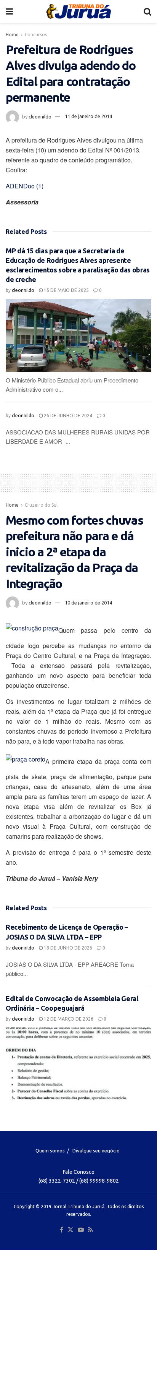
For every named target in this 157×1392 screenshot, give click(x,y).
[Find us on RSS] (90, 1230)
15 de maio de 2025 (66, 290)
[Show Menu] (9, 11)
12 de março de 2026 (68, 1018)
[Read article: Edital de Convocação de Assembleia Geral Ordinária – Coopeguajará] (78, 1063)
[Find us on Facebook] (61, 1230)
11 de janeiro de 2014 (88, 116)
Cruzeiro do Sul (41, 504)
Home (12, 34)
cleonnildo (40, 116)
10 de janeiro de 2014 (88, 602)
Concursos (36, 34)
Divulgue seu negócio (96, 1150)
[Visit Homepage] (78, 11)
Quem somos (50, 1150)
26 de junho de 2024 (67, 415)
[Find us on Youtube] (81, 1230)
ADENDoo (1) (24, 185)
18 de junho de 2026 (67, 947)
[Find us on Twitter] (70, 1230)
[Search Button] (147, 11)
